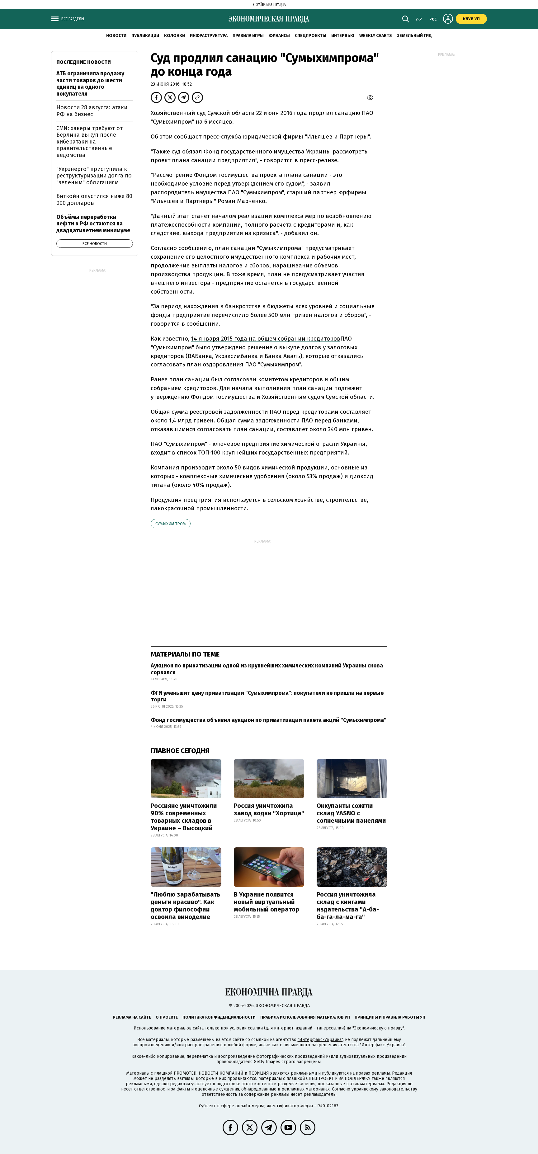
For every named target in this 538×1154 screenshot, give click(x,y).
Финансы (279, 35)
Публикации (145, 35)
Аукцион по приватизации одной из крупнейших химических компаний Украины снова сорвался (267, 669)
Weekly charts (375, 35)
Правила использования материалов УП (305, 1017)
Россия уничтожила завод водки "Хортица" (269, 809)
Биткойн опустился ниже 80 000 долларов (94, 199)
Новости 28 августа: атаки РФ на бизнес (91, 111)
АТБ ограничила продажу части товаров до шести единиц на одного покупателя (90, 83)
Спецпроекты (310, 35)
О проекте (167, 1017)
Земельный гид (414, 35)
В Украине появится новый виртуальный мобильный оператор (266, 902)
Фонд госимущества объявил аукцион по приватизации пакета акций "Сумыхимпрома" (268, 720)
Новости (116, 35)
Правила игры (248, 35)
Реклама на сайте (132, 1017)
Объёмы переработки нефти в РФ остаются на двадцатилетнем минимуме (93, 224)
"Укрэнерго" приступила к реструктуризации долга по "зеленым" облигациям (94, 176)
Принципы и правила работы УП (390, 1017)
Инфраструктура (209, 35)
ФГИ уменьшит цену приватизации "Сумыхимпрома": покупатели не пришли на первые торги (267, 696)
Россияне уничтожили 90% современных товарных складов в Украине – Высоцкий (184, 817)
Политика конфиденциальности (219, 1017)
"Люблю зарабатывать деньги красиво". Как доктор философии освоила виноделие (185, 906)
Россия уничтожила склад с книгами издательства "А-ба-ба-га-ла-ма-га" (348, 906)
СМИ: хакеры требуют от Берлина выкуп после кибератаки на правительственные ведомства (89, 141)
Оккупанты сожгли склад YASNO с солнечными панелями (351, 813)
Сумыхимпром (170, 523)
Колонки (174, 35)
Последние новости (83, 62)
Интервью (342, 35)
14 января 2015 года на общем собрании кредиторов (265, 338)
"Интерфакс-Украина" (320, 1039)
